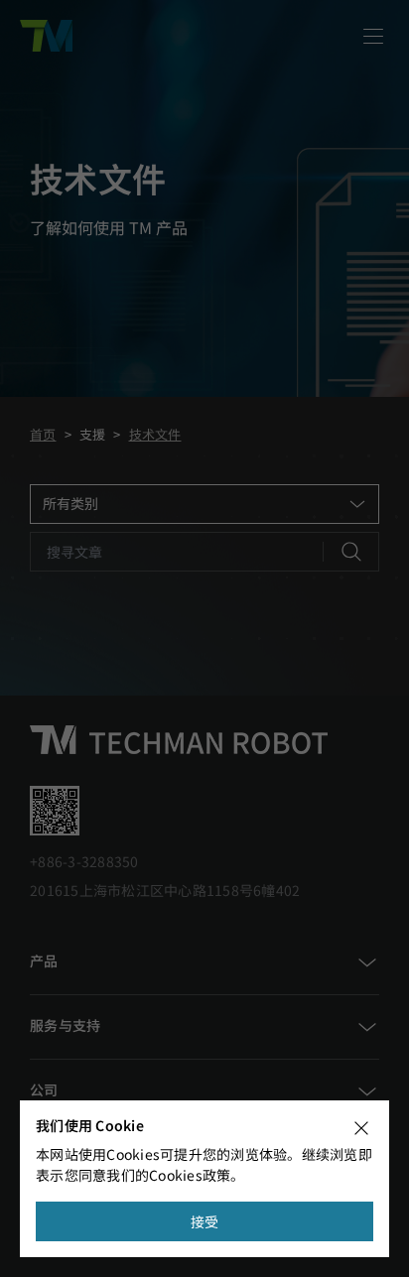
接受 (205, 1221)
